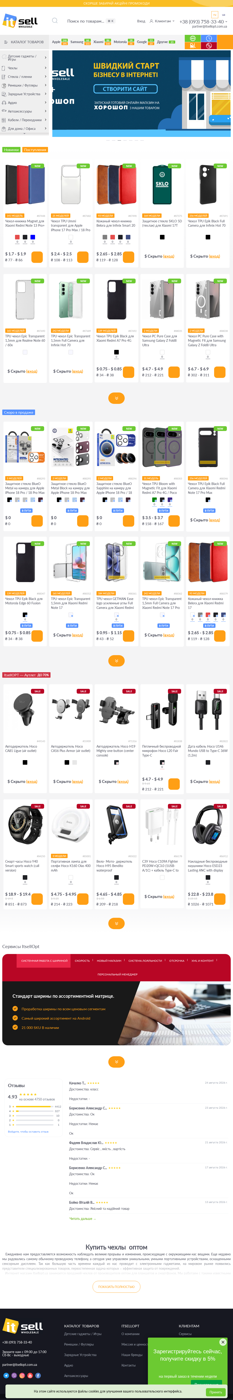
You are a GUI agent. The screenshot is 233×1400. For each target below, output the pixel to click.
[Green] (154, 499)
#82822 (224, 741)
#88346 (224, 478)
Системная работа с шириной (44, 960)
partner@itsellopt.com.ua (209, 26)
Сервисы (185, 1334)
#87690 (41, 331)
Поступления (193, 43)
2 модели (150, 330)
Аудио (12, 103)
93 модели (105, 215)
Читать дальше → (83, 1219)
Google (144, 42)
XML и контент (203, 960)
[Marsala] (192, 615)
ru (214, 14)
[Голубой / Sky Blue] (32, 499)
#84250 (41, 856)
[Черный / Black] (9, 499)
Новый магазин (109, 960)
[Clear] (70, 237)
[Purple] (170, 499)
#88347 (41, 593)
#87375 (178, 216)
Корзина (225, 45)
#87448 (41, 216)
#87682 (87, 216)
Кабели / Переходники (25, 120)
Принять (216, 1392)
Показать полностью (116, 1287)
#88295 (87, 478)
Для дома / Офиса (21, 129)
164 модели (152, 215)
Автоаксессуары (20, 111)
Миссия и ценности (136, 1344)
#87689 (87, 331)
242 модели (61, 330)
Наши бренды (132, 1354)
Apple (59, 42)
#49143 (41, 741)
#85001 (87, 856)
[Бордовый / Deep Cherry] (40, 499)
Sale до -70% (209, 43)
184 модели (106, 593)
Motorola (123, 42)
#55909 (87, 741)
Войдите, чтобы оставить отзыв (28, 1131)
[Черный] (162, 237)
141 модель (15, 215)
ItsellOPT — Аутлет (26, 675)
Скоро (209, 36)
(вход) (168, 256)
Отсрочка (176, 960)
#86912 (224, 856)
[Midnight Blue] (128, 237)
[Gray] (105, 237)
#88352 (87, 593)
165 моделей (15, 330)
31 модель (151, 478)
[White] (70, 877)
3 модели (59, 855)
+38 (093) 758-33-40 (202, 21)
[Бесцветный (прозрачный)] (25, 352)
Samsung (80, 42)
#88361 (132, 593)
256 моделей (198, 215)
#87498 (132, 216)
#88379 (224, 593)
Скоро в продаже (18, 412)
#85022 (132, 856)
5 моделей (14, 478)
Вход (141, 21)
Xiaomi (102, 42)
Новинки (192, 36)
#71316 (132, 741)
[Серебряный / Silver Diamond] (17, 499)
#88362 (178, 593)
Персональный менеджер (117, 974)
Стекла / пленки (20, 77)
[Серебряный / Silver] (25, 499)
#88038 (224, 331)
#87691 (224, 216)
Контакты (129, 1365)
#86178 (178, 856)
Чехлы (12, 68)
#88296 (132, 478)
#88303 (178, 478)
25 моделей (61, 215)
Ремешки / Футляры (23, 85)
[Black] (25, 237)
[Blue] (32, 237)
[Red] (17, 237)
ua (223, 14)
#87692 (132, 331)
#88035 (178, 331)
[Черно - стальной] (74, 762)
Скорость (82, 960)
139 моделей (107, 330)
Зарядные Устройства (24, 94)
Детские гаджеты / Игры (22, 57)
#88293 (41, 478)
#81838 (178, 741)
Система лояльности (145, 960)
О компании (130, 1334)
